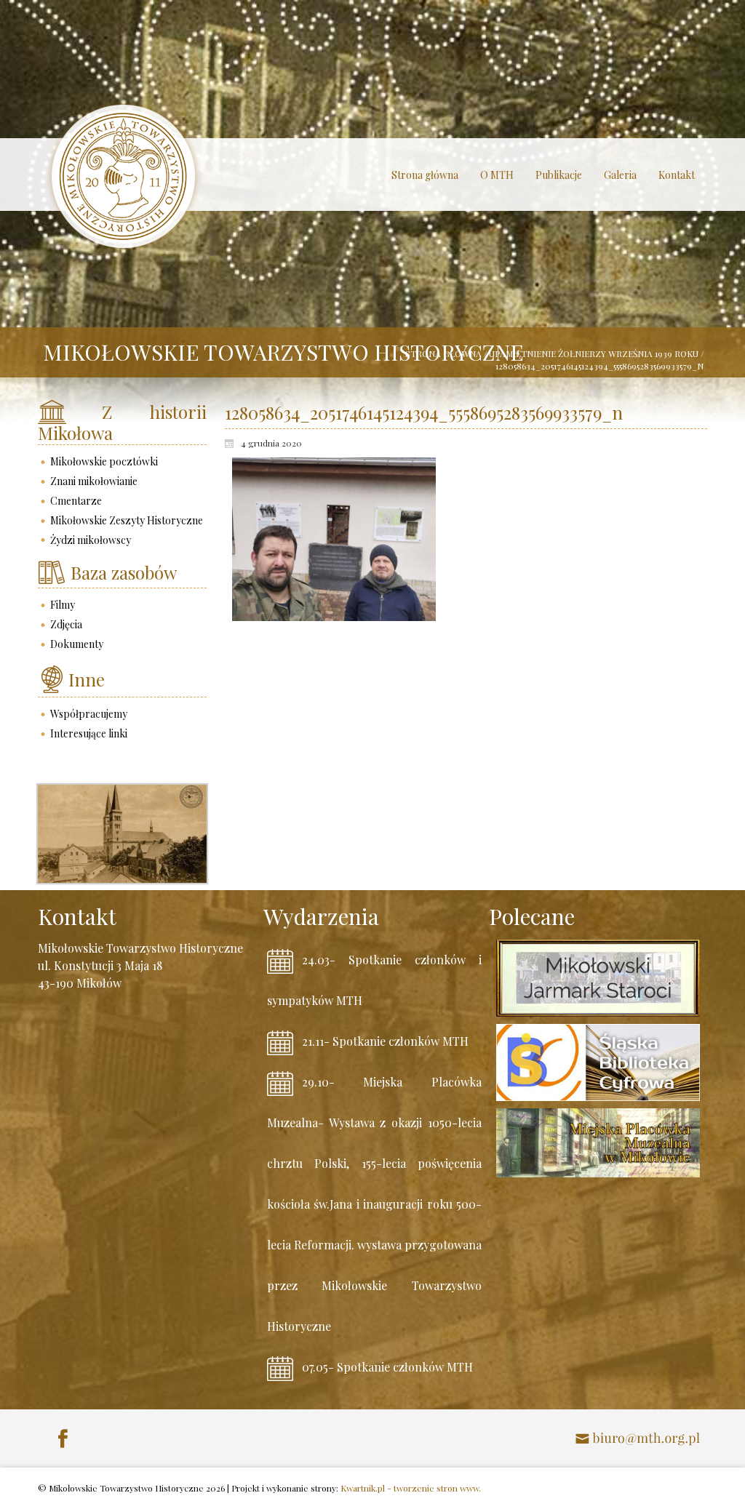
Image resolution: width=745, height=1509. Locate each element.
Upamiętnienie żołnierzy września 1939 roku (593, 353)
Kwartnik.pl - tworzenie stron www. (410, 1488)
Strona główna (443, 353)
